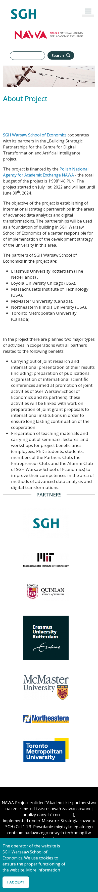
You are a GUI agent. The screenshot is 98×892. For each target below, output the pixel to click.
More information (43, 870)
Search (58, 55)
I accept (15, 882)
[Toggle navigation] (88, 11)
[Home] (23, 12)
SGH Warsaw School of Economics (35, 135)
